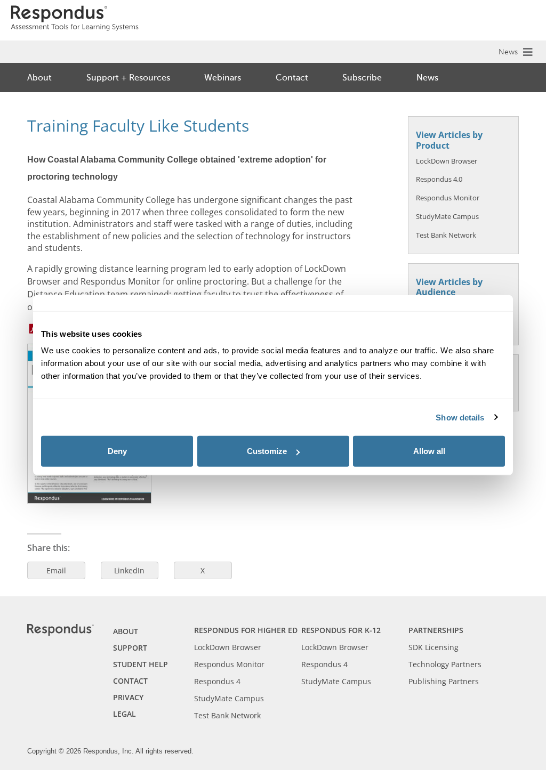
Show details (460, 417)
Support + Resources (128, 78)
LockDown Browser (446, 161)
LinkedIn (129, 570)
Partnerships (435, 630)
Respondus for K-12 (341, 630)
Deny (117, 451)
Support (130, 648)
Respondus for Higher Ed (246, 630)
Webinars (222, 78)
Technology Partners (444, 664)
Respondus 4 (217, 681)
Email (56, 570)
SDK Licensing (433, 647)
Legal (124, 714)
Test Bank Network (446, 235)
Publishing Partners (443, 681)
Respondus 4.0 (439, 179)
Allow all (429, 451)
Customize (267, 451)
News (508, 52)
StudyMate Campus (447, 216)
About (39, 78)
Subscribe (362, 78)
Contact (292, 78)
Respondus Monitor (447, 197)
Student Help (140, 664)
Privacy (128, 697)
